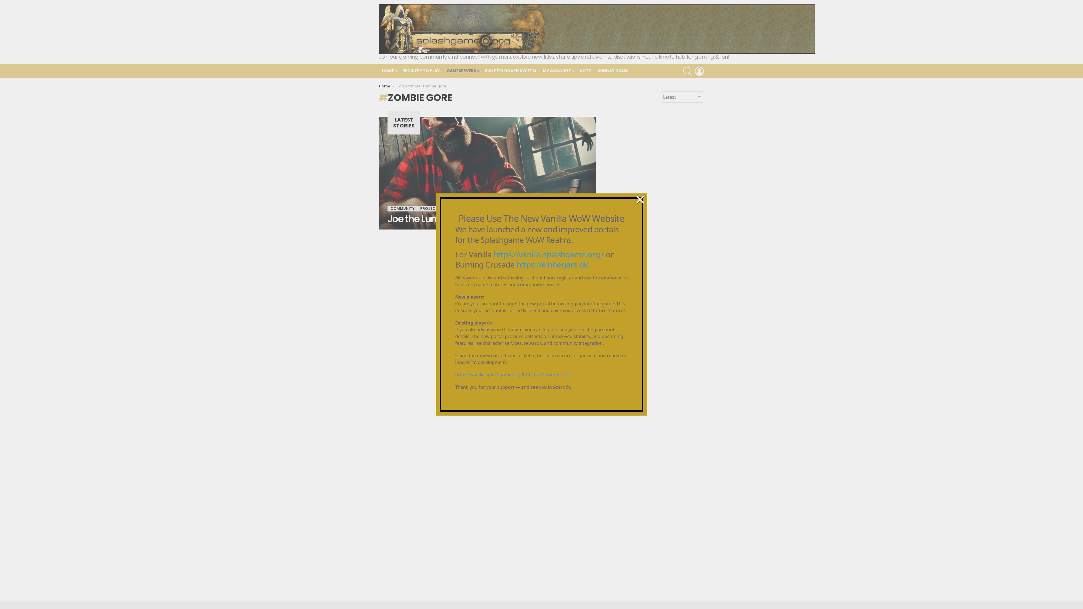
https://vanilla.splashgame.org (547, 254)
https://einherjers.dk (552, 264)
